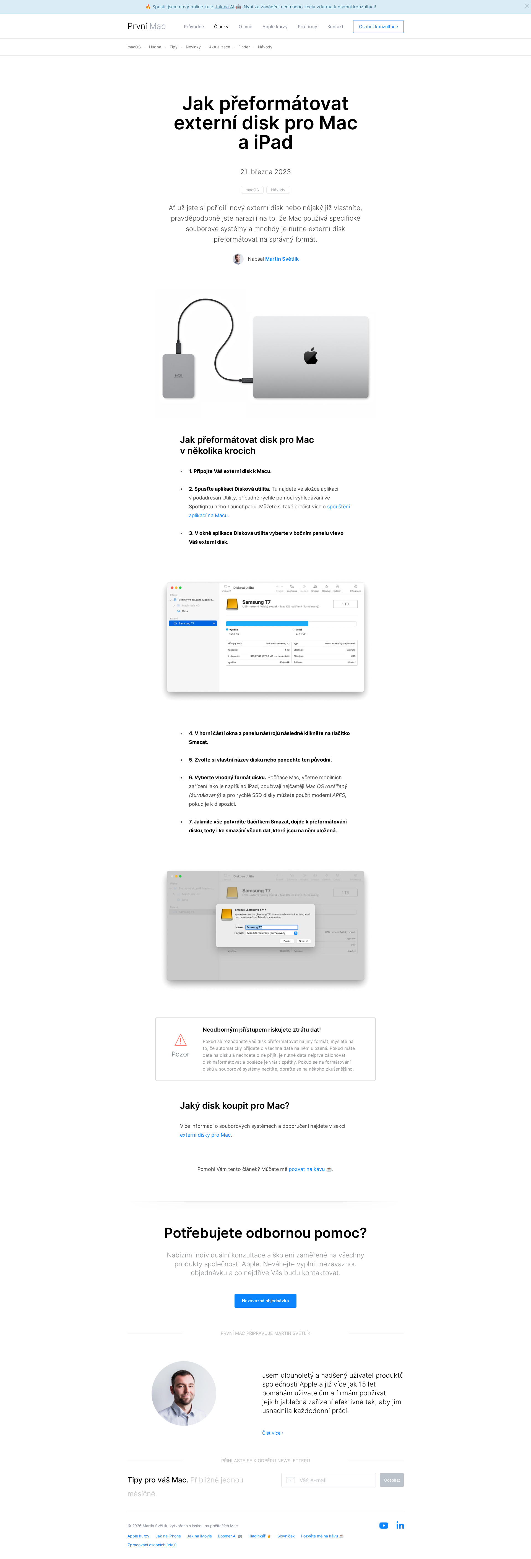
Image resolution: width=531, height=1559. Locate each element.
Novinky (193, 47)
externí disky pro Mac (205, 1135)
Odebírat (392, 1480)
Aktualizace (219, 47)
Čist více (272, 1433)
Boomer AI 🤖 (230, 1536)
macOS (134, 47)
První (146, 26)
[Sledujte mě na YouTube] (384, 1532)
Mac (234, 1525)
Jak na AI (224, 6)
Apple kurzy (275, 26)
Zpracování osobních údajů (151, 1544)
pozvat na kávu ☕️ (310, 1169)
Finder (244, 47)
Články (221, 26)
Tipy (174, 47)
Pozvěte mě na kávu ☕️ (322, 1536)
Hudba (155, 47)
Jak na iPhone (168, 1536)
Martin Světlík (282, 259)
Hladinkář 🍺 (259, 1536)
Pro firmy (307, 26)
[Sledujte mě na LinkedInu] (400, 1532)
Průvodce (194, 26)
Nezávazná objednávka (265, 1300)
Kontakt (335, 26)
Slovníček (286, 1536)
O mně (245, 26)
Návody (265, 47)
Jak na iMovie (199, 1536)
